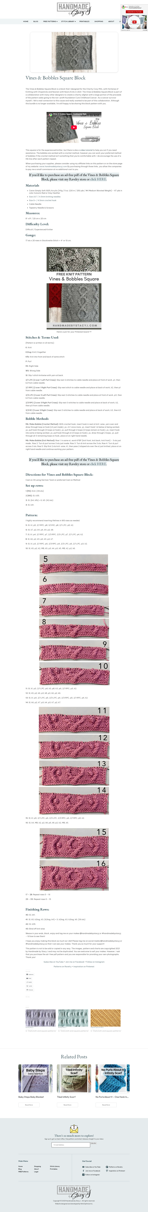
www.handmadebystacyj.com (53, 166)
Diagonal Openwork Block (97, 1027)
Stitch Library (67, 21)
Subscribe (93, 1143)
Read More (29, 1105)
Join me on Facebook (74, 962)
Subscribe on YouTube (54, 962)
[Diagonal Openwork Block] (106, 1018)
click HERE (98, 179)
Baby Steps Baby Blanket (31, 1097)
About (111, 21)
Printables (84, 21)
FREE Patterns (49, 21)
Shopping (99, 21)
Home (25, 21)
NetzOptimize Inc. (87, 1204)
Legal (36, 1172)
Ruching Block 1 (30, 1027)
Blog (35, 21)
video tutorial (86, 150)
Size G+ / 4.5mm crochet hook (42, 200)
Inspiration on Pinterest (83, 966)
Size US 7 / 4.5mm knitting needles (45, 196)
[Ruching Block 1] (41, 1018)
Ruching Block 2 (62, 1027)
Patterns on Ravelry (63, 966)
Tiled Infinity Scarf (66, 1097)
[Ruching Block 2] (73, 1018)
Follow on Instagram (95, 962)
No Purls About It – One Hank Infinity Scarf (113, 1097)
